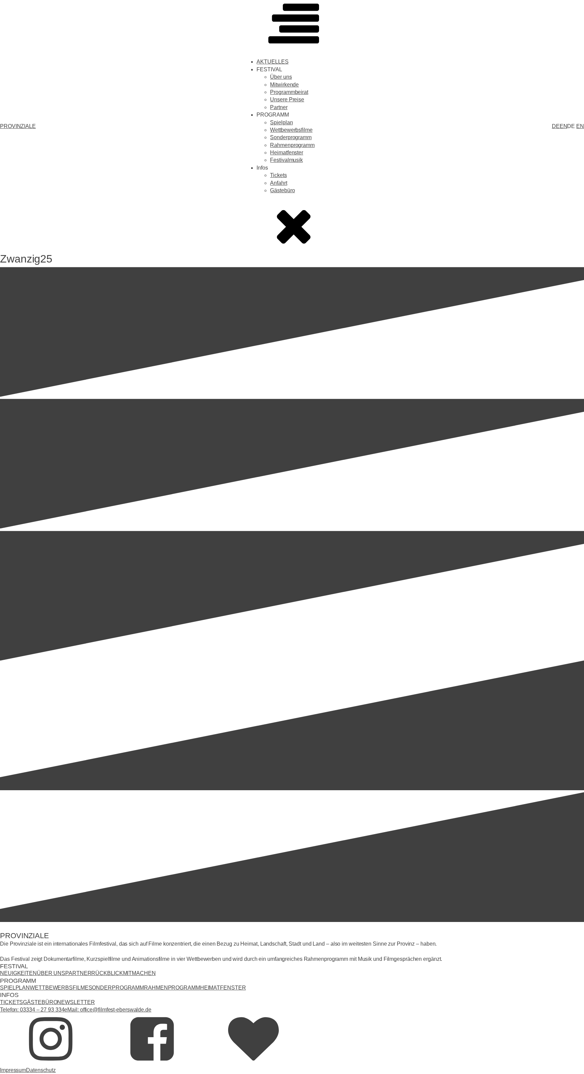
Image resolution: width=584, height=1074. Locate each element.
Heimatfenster (286, 152)
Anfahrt (278, 183)
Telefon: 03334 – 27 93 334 (32, 1010)
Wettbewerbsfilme (291, 130)
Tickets (278, 175)
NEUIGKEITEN (18, 973)
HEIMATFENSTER (223, 988)
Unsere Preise (287, 99)
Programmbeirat (289, 92)
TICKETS (11, 1002)
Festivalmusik (286, 160)
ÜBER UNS (51, 973)
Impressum (13, 1070)
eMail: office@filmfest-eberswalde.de (107, 1010)
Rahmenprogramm (292, 145)
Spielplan (281, 122)
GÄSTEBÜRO (40, 1002)
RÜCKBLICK (107, 973)
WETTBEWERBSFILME (59, 988)
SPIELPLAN (15, 988)
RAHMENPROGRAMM (172, 988)
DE (556, 126)
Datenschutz (41, 1070)
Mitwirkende (284, 85)
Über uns (281, 77)
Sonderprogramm (291, 137)
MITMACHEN (139, 973)
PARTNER (78, 973)
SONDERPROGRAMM (116, 988)
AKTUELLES (272, 62)
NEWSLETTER (76, 1002)
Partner (278, 107)
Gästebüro (282, 190)
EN (563, 126)
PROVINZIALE (18, 126)
